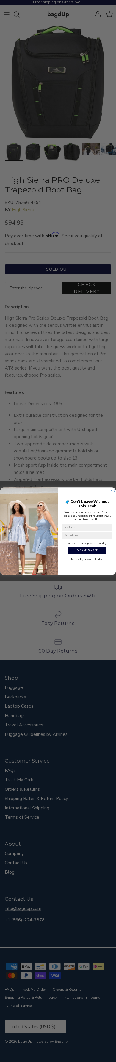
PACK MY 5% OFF (87, 550)
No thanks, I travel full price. (87, 559)
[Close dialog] (113, 490)
